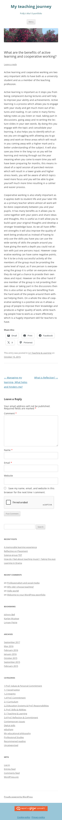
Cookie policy (23, 817)
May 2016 (8, 646)
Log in (7, 765)
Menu (31, 21)
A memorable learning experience (20, 547)
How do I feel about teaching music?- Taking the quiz (30, 559)
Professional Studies (14, 737)
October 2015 (10, 658)
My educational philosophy (17, 733)
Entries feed (10, 769)
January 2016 (10, 654)
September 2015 (12, 662)
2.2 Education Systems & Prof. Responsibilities (26, 705)
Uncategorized (11, 745)
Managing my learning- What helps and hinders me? (15, 382)
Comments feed (12, 772)
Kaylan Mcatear (11, 618)
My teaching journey (31, 6)
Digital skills (9, 725)
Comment (10, 413)
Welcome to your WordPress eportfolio (26, 594)
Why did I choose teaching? (20, 586)
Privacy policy (38, 817)
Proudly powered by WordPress (18, 796)
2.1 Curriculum (11, 701)
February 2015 (11, 666)
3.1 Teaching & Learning (39, 352)
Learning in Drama (13, 563)
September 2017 (12, 642)
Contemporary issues (14, 721)
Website (8, 475)
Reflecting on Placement (16, 551)
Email (8, 462)
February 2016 (11, 650)
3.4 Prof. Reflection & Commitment (21, 717)
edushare (8, 729)
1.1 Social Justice (12, 689)
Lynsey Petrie (10, 622)
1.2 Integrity (10, 693)
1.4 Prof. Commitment (15, 697)
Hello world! (13, 590)
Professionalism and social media (23, 582)
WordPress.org (11, 776)
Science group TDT (13, 555)
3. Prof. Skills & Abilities (15, 709)
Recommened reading (15, 741)
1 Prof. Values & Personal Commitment (23, 685)
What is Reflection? (46, 377)
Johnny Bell (9, 614)
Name (8, 450)
